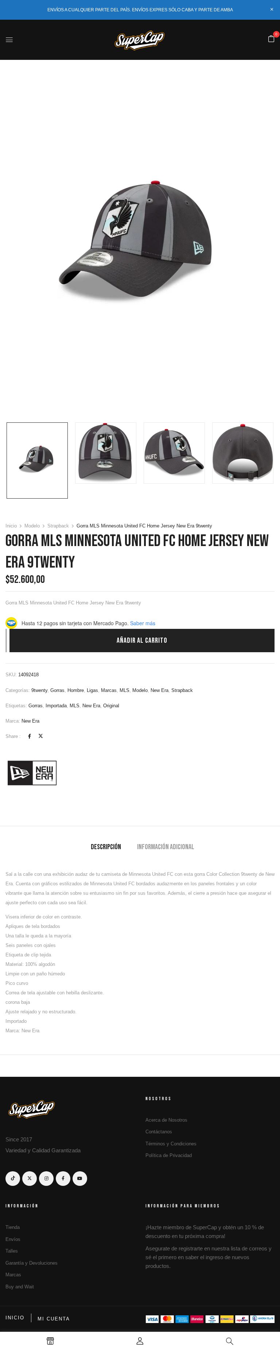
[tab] (106, 848)
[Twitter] (40, 736)
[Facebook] (29, 736)
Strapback (58, 526)
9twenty (39, 690)
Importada (56, 705)
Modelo (32, 526)
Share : (13, 736)
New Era (159, 690)
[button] (271, 39)
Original (111, 705)
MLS (124, 690)
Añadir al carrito (142, 640)
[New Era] (32, 772)
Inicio (11, 526)
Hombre (75, 690)
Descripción (106, 847)
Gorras (57, 690)
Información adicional (165, 847)
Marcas (109, 690)
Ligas (92, 690)
